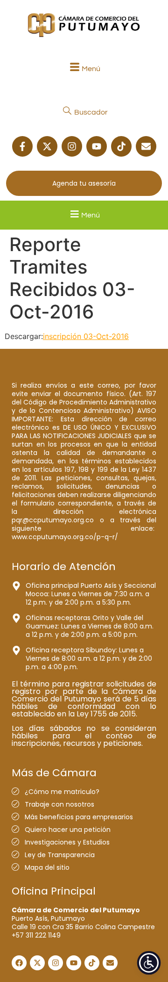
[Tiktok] (121, 146)
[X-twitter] (47, 146)
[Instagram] (72, 146)
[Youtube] (96, 146)
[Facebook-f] (22, 146)
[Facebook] (19, 962)
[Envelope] (146, 146)
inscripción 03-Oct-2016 (86, 336)
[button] (84, 68)
